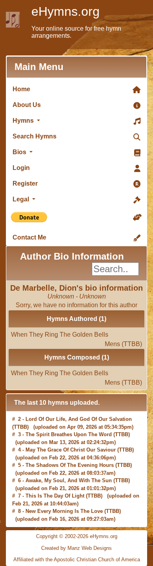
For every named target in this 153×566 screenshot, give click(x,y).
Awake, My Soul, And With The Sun (69, 480)
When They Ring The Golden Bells (76, 336)
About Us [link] (27, 104)
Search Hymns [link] (34, 136)
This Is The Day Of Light (55, 496)
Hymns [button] (24, 120)
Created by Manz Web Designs (76, 548)
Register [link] (25, 183)
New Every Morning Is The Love (64, 511)
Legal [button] (22, 199)
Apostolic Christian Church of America (97, 559)
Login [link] (21, 167)
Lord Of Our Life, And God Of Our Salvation (79, 419)
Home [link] (21, 89)
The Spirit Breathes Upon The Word (69, 434)
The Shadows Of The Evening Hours (70, 465)
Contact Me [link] (29, 237)
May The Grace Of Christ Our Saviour (71, 450)
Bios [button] (20, 152)
